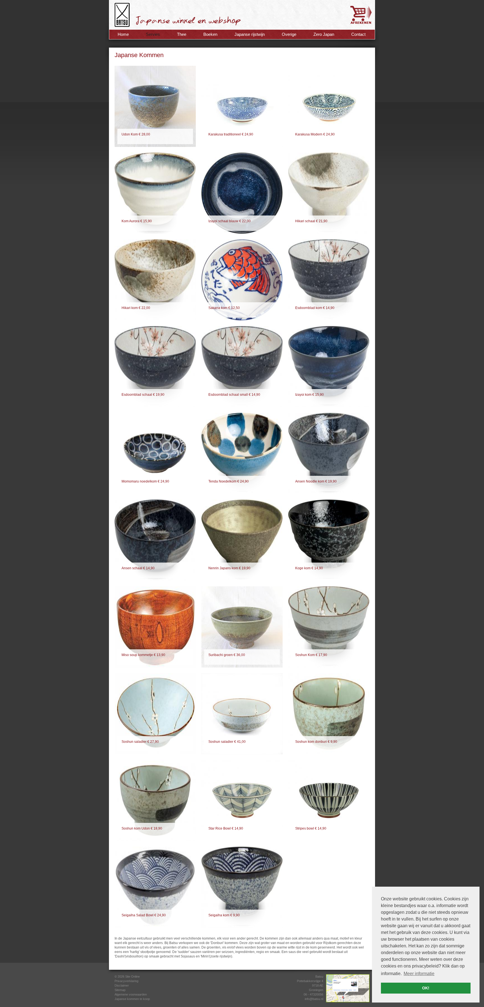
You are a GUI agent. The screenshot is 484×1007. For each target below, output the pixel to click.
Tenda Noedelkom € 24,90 (228, 481)
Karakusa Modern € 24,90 (315, 134)
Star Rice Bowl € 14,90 (225, 828)
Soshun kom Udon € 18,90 (142, 828)
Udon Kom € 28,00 (136, 134)
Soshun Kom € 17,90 (311, 655)
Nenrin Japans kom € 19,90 (229, 568)
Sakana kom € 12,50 (224, 308)
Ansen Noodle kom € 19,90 (316, 481)
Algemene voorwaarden (131, 994)
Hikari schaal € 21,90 (311, 221)
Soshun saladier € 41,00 (227, 742)
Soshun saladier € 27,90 (140, 742)
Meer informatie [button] (419, 973)
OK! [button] (425, 988)
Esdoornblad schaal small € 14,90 (234, 395)
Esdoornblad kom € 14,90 (314, 308)
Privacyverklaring (126, 981)
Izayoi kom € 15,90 (309, 395)
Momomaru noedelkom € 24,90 (145, 481)
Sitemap (120, 990)
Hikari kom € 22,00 (136, 308)
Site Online (132, 976)
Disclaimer (122, 985)
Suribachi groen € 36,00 (226, 655)
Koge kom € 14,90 (309, 568)
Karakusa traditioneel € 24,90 (230, 134)
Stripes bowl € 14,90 (310, 828)
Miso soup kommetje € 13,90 (143, 655)
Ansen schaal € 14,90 (138, 568)
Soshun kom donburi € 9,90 (316, 742)
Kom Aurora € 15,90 (137, 221)
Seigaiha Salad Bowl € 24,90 (144, 915)
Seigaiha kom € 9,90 (224, 915)
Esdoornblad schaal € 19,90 (143, 395)
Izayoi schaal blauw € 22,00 (229, 221)
